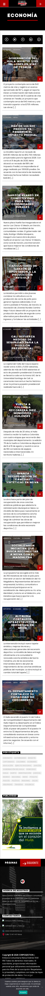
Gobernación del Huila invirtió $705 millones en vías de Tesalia (22, 63)
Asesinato (7, 758)
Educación (8, 766)
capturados (8, 762)
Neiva (15, 117)
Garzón (37, 766)
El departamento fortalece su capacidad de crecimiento (23, 696)
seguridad (7, 784)
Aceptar (23, 992)
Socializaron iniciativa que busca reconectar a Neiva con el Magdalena (23, 551)
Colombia (21, 762)
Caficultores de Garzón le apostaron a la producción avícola (23, 271)
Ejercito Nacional (23, 766)
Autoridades (20, 758)
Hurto (13, 773)
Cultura (16, 538)
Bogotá (31, 758)
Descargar (28, 975)
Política (26, 329)
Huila (5, 773)
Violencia (29, 784)
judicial (37, 773)
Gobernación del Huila (13, 769)
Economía (7, 49)
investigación (25, 773)
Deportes (7, 397)
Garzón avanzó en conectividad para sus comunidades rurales (23, 201)
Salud (35, 781)
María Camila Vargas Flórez (15, 77)
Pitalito (33, 777)
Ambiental (7, 258)
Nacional (17, 329)
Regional (17, 49)
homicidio (31, 769)
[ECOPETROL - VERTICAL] (22, 825)
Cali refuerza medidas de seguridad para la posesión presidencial (22, 342)
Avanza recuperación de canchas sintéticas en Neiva (22, 478)
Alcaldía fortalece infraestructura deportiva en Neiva (22, 622)
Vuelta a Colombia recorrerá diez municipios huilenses (22, 410)
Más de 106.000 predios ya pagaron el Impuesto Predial (22, 130)
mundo (6, 777)
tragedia (19, 784)
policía (6, 781)
